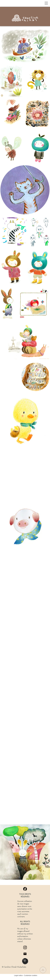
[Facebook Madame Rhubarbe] (25, 889)
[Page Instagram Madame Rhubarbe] (25, 947)
